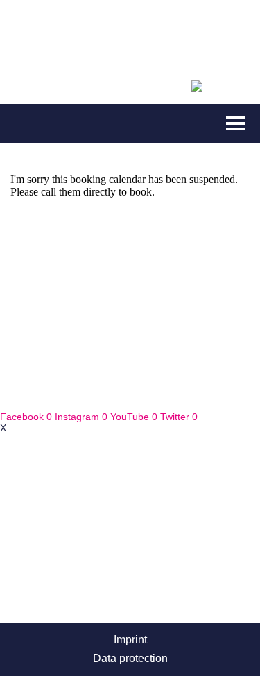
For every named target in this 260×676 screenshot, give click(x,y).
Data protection (130, 658)
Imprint (130, 639)
